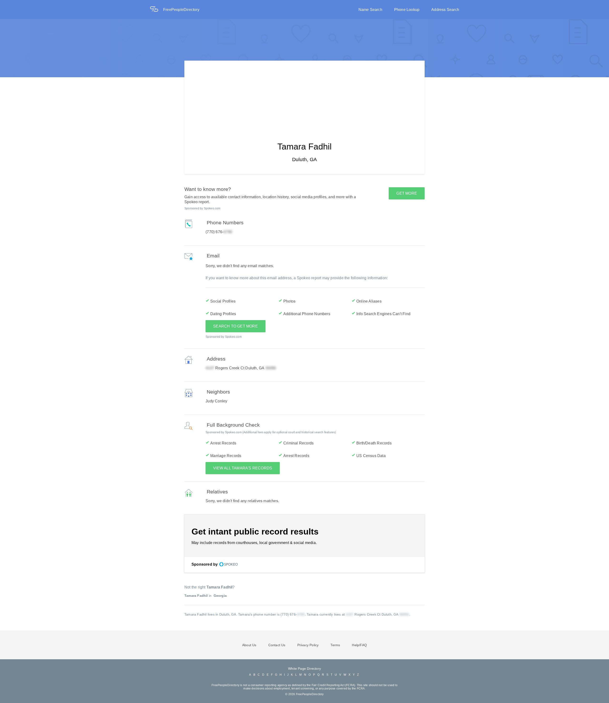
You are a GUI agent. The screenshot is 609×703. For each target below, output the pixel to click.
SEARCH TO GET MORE (235, 326)
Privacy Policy (308, 645)
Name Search (370, 10)
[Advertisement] (304, 94)
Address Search (445, 10)
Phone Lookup (406, 10)
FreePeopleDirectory (181, 10)
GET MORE (406, 193)
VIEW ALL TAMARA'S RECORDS (242, 468)
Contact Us (276, 645)
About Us (249, 645)
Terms (335, 645)
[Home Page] (156, 9)
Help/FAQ (359, 645)
